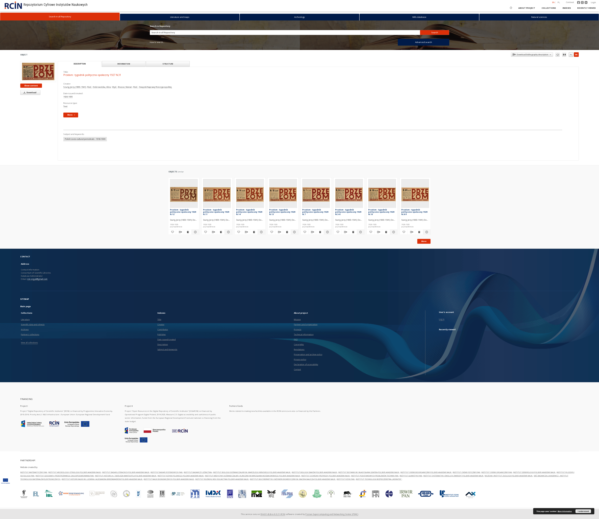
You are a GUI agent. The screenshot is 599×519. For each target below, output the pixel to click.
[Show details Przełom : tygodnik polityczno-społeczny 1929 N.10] (393, 232)
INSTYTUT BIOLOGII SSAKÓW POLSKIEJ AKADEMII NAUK (314, 472)
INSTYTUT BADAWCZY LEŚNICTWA (198, 472)
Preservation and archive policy (308, 354)
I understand (583, 511)
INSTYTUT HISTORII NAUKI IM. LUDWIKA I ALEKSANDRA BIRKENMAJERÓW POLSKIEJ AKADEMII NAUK (102, 479)
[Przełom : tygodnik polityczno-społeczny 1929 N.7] (316, 194)
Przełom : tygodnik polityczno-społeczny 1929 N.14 (249, 211)
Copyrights (299, 344)
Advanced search (423, 42)
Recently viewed (586, 8)
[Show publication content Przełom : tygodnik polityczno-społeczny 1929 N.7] (320, 232)
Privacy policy (300, 359)
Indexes (566, 8)
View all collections (29, 342)
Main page (25, 306)
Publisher (161, 334)
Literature (25, 319)
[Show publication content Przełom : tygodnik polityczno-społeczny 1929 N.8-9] (419, 232)
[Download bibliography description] (180, 232)
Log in (441, 319)
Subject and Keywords (167, 349)
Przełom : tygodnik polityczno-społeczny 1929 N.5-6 (348, 211)
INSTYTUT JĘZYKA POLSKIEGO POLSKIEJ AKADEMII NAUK (181, 476)
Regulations (299, 349)
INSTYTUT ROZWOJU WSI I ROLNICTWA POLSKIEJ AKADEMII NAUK (222, 479)
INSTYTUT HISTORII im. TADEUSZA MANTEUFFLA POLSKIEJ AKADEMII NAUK (126, 476)
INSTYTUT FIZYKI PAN (346, 479)
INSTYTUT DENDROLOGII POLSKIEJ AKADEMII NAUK (534, 472)
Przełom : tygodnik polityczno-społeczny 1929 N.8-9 (414, 211)
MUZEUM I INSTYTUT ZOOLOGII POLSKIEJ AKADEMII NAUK (509, 476)
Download (31, 92)
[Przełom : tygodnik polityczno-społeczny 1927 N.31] (38, 71)
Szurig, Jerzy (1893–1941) (74, 87)
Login (593, 2)
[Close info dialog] (564, 55)
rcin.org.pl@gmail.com (37, 279)
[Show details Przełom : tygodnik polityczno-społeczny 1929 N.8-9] (426, 232)
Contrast (570, 2)
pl (559, 2)
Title (159, 319)
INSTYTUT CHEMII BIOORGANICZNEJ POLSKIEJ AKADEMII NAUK (426, 472)
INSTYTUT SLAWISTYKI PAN (411, 476)
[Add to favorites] (557, 55)
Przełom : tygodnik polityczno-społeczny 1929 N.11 (216, 211)
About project (526, 8)
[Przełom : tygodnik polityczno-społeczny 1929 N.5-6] (349, 194)
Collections (549, 8)
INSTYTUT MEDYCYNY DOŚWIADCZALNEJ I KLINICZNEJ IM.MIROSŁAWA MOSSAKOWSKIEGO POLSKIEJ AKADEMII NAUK (252, 476)
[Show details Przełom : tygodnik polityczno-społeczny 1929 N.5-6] (360, 232)
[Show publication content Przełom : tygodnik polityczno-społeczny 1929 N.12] (187, 232)
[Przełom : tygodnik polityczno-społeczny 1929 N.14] (250, 194)
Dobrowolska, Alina (102, 87)
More (423, 241)
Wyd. (114, 87)
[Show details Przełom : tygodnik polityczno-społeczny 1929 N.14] (261, 232)
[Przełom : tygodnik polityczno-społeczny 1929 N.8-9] (415, 194)
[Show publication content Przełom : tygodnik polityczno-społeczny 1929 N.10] (386, 232)
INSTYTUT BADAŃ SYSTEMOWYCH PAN (167, 472)
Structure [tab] (168, 64)
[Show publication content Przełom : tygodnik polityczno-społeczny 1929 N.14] (254, 232)
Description (162, 344)
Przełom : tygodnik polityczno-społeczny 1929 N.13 (282, 211)
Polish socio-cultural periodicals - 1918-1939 (85, 139)
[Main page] (510, 8)
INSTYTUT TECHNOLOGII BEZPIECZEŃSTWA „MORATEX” (379, 479)
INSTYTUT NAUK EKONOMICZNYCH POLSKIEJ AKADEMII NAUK (169, 479)
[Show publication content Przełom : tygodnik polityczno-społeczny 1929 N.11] (220, 232)
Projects (297, 329)
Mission (297, 319)
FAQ (296, 339)
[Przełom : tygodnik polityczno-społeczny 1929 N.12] (183, 194)
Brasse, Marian (125, 87)
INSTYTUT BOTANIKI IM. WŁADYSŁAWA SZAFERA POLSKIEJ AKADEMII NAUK (368, 472)
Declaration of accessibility (306, 364)
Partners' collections (30, 334)
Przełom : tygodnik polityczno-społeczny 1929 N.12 (183, 211)
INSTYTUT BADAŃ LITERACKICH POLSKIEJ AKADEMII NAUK (126, 472)
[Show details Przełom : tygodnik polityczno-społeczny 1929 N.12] (195, 232)
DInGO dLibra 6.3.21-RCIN (273, 514)
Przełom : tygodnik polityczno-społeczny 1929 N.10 (381, 211)
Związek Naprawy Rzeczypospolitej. (155, 87)
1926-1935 (68, 96)
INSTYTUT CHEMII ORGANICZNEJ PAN (496, 472)
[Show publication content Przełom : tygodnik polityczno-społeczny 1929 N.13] (287, 232)
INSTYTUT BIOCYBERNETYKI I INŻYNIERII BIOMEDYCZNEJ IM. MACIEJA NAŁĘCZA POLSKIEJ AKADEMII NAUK (293, 479)
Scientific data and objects (32, 324)
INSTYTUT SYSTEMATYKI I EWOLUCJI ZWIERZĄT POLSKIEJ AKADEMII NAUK (453, 476)
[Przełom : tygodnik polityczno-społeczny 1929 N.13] (283, 194)
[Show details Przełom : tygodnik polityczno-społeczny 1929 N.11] (228, 232)
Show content (31, 85)
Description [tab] (80, 64)
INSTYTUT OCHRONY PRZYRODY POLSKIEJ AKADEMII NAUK (325, 476)
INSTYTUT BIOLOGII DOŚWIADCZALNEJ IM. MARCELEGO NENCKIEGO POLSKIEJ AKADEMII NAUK (252, 472)
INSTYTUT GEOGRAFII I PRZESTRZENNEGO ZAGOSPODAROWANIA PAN (65, 476)
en (576, 54)
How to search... (157, 42)
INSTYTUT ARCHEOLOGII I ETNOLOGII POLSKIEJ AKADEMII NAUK (74, 472)
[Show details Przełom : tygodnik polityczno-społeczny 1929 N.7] (327, 232)
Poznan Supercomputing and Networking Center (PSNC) (331, 514)
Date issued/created (166, 339)
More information (565, 511)
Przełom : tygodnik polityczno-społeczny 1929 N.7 (315, 211)
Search (434, 32)
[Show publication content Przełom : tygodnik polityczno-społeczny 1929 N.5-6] (353, 232)
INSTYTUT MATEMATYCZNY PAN (33, 472)
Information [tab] (123, 64)
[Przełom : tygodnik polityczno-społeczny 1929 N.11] (217, 194)
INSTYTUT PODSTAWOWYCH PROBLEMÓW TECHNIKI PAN (375, 476)
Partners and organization (305, 324)
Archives (25, 329)
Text (65, 106)
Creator (160, 324)
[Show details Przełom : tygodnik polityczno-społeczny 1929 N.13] (294, 232)
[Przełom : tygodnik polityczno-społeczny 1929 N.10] (382, 194)
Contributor (162, 329)
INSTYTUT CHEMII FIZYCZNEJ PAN (466, 472)
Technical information (304, 334)
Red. (89, 87)
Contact (297, 369)
